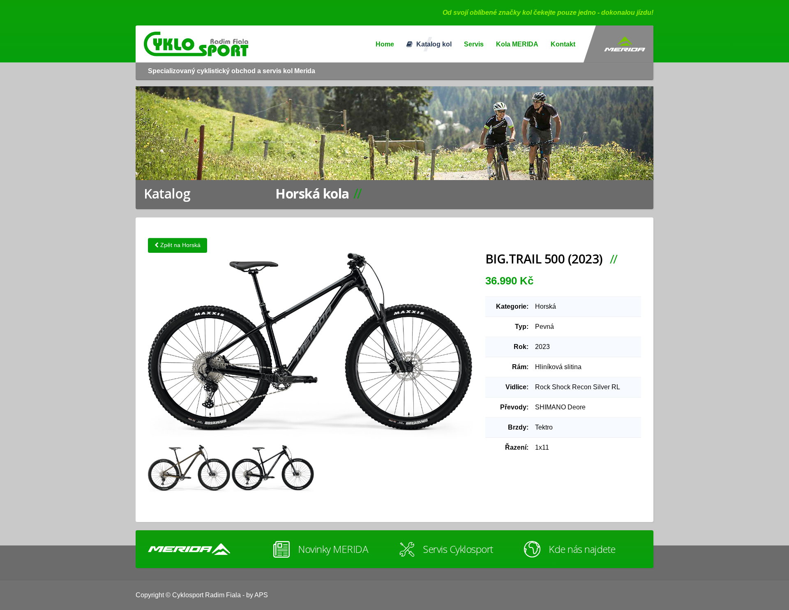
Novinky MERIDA (333, 549)
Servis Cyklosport (458, 549)
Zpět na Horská (180, 245)
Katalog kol (433, 44)
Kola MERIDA (517, 44)
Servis (474, 44)
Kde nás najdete (582, 549)
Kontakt (563, 44)
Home (385, 44)
